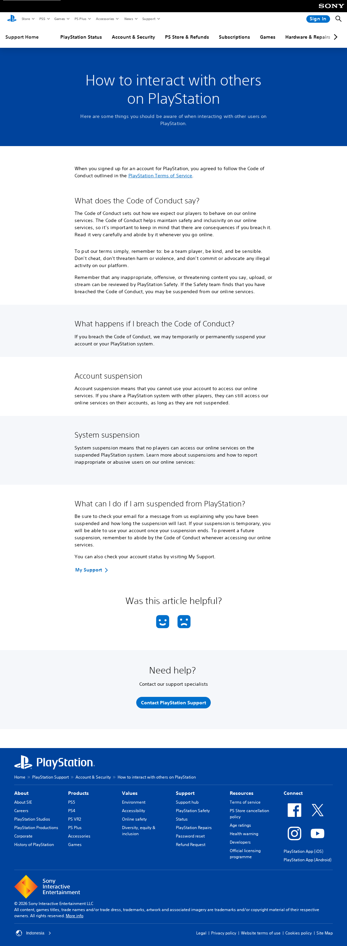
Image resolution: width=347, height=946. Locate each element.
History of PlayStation (34, 844)
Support (148, 18)
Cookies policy (298, 933)
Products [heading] (78, 793)
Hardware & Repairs (307, 37)
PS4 (71, 810)
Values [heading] (130, 793)
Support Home (22, 37)
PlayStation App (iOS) (303, 851)
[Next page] (334, 37)
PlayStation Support (50, 777)
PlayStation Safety (193, 810)
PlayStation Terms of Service (160, 176)
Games (59, 18)
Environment (133, 802)
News (128, 18)
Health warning (244, 834)
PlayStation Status (81, 37)
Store (25, 18)
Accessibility (133, 810)
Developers (240, 842)
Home (19, 777)
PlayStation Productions (36, 827)
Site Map (325, 933)
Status (182, 819)
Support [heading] (185, 793)
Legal (201, 933)
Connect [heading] (293, 793)
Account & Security (133, 37)
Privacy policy (223, 933)
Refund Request (190, 844)
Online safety (134, 819)
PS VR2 (74, 819)
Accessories (105, 18)
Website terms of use (261, 933)
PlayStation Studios (32, 819)
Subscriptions (234, 37)
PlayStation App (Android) (307, 860)
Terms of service (245, 802)
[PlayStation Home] (12, 19)
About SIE (23, 802)
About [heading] (21, 793)
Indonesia (35, 933)
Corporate (23, 836)
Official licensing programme (245, 854)
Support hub (187, 802)
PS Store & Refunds (187, 37)
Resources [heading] (241, 793)
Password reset (190, 836)
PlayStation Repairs (194, 827)
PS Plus (80, 18)
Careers (21, 810)
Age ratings (240, 825)
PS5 (42, 18)
